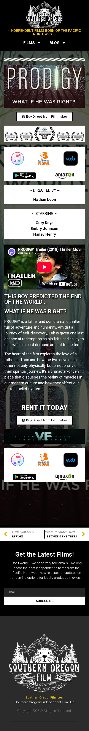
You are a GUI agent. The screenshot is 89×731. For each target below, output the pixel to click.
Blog (54, 42)
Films (29, 42)
